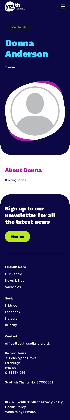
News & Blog (14, 280)
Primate (29, 412)
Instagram (12, 318)
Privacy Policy (52, 402)
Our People (13, 274)
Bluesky (11, 325)
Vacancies (13, 287)
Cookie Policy (15, 407)
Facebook (12, 312)
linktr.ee (11, 305)
